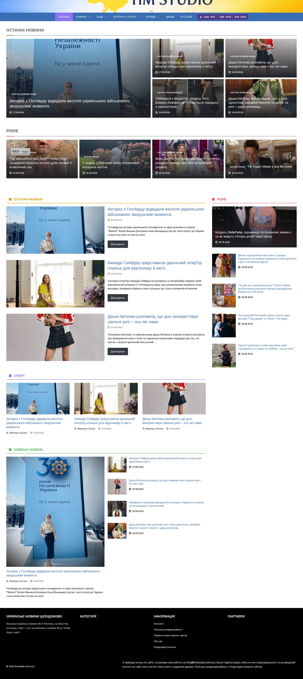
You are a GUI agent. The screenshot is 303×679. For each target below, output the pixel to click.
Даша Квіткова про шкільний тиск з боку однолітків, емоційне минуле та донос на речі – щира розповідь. (258, 102)
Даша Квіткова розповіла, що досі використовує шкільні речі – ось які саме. (258, 64)
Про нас (158, 641)
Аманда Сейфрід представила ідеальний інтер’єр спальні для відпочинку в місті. (185, 64)
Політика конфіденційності (168, 629)
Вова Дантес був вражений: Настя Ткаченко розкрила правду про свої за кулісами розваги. (187, 163)
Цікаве (170, 16)
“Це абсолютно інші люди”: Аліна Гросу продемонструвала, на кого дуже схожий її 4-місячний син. (40, 163)
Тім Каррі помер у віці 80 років (269, 166)
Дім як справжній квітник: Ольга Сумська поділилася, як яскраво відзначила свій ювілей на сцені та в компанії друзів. (267, 259)
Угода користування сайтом (245, 666)
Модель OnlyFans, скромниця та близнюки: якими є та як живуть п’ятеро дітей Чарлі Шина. (253, 234)
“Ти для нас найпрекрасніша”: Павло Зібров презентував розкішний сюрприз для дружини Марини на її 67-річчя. (265, 289)
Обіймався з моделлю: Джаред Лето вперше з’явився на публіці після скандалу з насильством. (186, 102)
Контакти (159, 623)
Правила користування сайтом (170, 635)
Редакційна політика (165, 647)
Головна (64, 16)
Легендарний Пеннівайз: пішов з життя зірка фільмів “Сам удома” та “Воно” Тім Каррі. (264, 317)
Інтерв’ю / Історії (124, 16)
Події (100, 16)
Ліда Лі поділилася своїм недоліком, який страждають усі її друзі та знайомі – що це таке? (266, 347)
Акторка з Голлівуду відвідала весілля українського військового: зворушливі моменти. (156, 211)
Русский (186, 16)
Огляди (151, 16)
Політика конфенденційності (211, 666)
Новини (81, 16)
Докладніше (118, 244)
